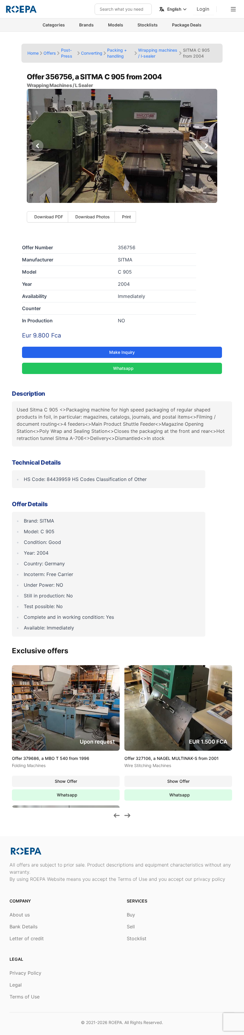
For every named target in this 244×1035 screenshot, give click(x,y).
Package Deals (186, 24)
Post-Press (66, 53)
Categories (54, 24)
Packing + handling (117, 53)
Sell (131, 927)
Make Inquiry (122, 352)
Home (33, 53)
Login (203, 9)
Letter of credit (27, 938)
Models (115, 24)
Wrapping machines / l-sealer (157, 53)
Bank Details (23, 927)
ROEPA (115, 1022)
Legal (16, 985)
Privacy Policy (25, 973)
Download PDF (48, 216)
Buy (131, 915)
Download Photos (92, 216)
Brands (86, 24)
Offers (49, 53)
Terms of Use (25, 997)
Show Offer (66, 781)
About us (20, 915)
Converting (91, 53)
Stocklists (147, 24)
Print (126, 216)
